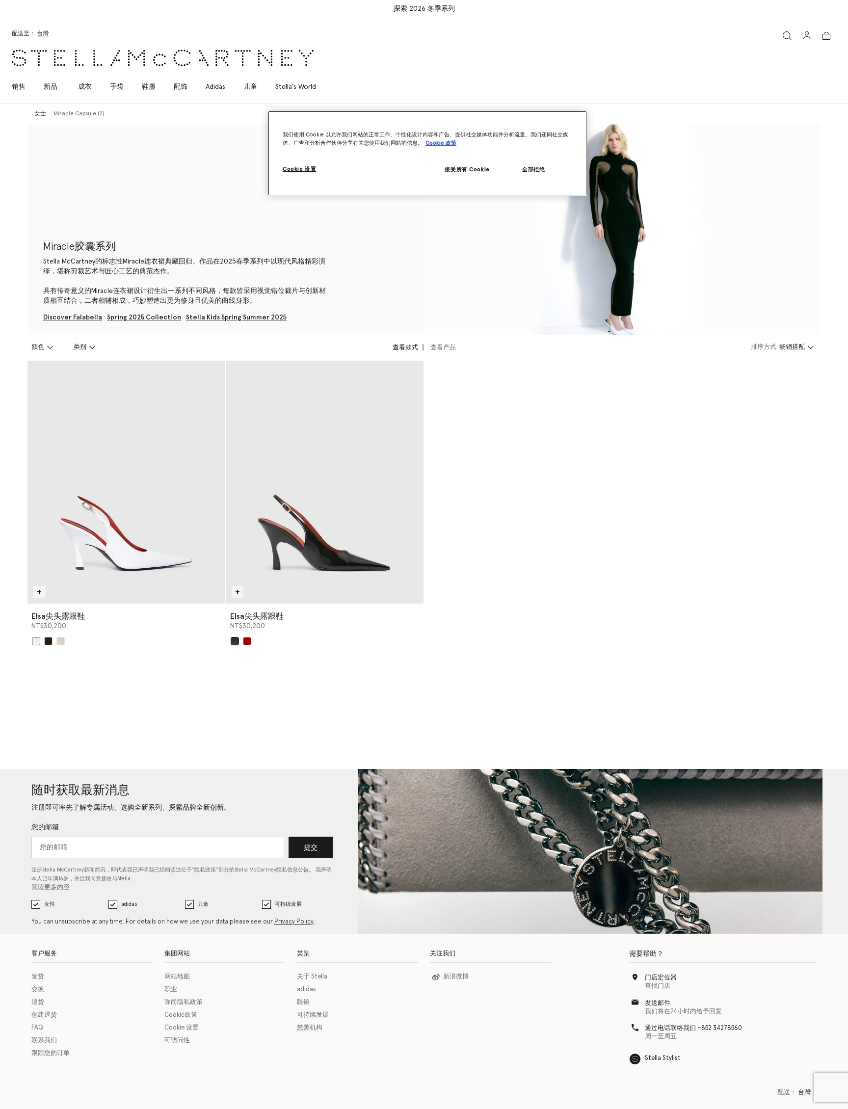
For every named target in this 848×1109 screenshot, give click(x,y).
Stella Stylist (663, 1058)
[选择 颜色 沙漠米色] (60, 641)
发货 (37, 977)
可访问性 (177, 1040)
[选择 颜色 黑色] (235, 641)
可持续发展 (288, 904)
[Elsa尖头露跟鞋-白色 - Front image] (126, 482)
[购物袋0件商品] (826, 36)
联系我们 (44, 1040)
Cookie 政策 (440, 143)
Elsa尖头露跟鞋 (58, 616)
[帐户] (807, 35)
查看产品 (443, 347)
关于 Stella (312, 977)
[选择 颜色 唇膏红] (247, 641)
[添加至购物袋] (39, 592)
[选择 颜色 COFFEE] (48, 641)
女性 (49, 904)
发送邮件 (657, 1003)
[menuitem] (50, 87)
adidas (129, 904)
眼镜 (303, 1002)
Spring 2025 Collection (144, 317)
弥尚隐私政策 (183, 1002)
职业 (170, 989)
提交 (311, 848)
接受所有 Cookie (467, 169)
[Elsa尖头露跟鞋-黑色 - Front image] (325, 482)
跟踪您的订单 (50, 1053)
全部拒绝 (533, 169)
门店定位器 (661, 978)
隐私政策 (205, 869)
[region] (427, 153)
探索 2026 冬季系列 (424, 8)
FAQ (37, 1028)
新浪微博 (456, 977)
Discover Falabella (72, 317)
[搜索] (787, 35)
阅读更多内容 (50, 887)
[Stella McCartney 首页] (163, 58)
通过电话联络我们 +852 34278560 (693, 1028)
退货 (37, 1002)
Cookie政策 (180, 1015)
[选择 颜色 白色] (36, 641)
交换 (37, 989)
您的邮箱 (45, 827)
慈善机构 (309, 1028)
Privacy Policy (294, 922)
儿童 (203, 904)
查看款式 (405, 347)
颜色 (37, 347)
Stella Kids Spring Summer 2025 (236, 317)
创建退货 (44, 1015)
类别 (80, 347)
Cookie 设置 (181, 1028)
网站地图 (177, 977)
